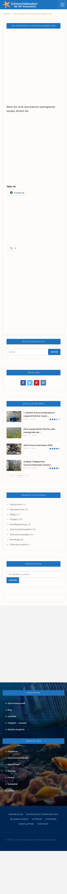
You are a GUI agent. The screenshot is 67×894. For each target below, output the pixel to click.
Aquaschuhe (17, 509)
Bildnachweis (14, 764)
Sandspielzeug (18, 524)
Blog (10, 710)
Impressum (13, 751)
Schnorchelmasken (21, 529)
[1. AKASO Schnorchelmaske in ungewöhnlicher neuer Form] (14, 416)
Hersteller (12, 716)
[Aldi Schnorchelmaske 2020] (14, 449)
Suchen (13, 580)
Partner (11, 777)
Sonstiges (15, 539)
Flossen (14, 519)
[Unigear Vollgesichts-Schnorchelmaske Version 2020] (14, 465)
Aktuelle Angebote (16, 729)
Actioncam (16, 504)
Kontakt (11, 790)
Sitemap (11, 771)
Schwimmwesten (20, 534)
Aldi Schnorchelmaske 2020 (38, 445)
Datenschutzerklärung (18, 758)
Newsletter (12, 784)
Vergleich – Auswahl (17, 723)
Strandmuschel (18, 544)
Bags (13, 514)
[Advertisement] (33, 66)
